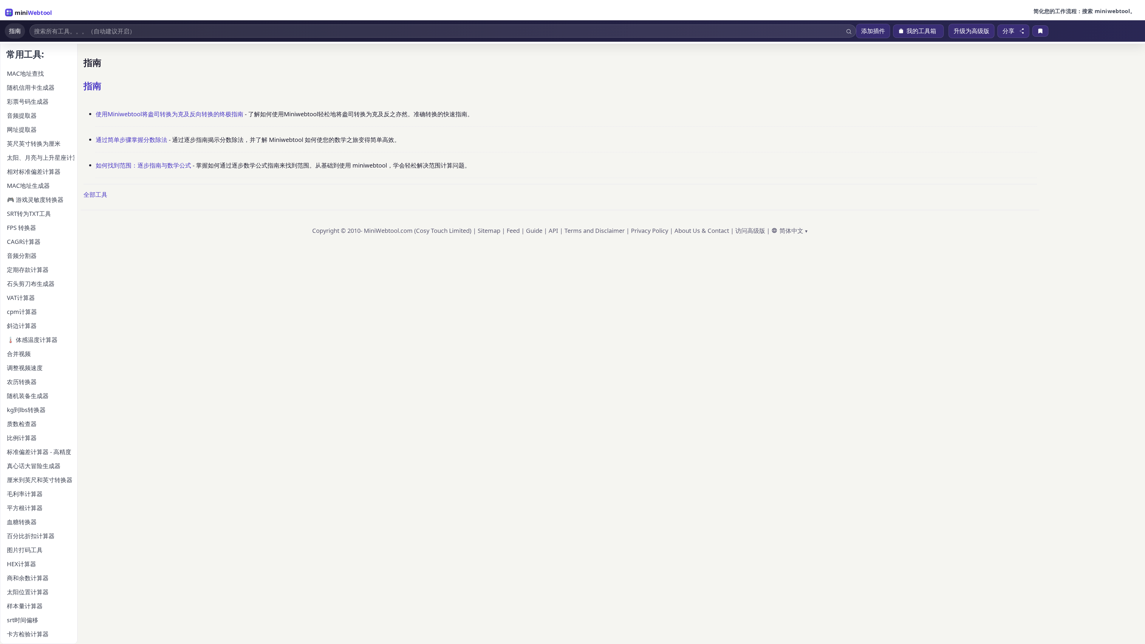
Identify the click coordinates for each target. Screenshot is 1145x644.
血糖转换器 (22, 522)
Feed (513, 231)
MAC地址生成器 (28, 186)
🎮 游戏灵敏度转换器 (35, 200)
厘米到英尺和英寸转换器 (39, 480)
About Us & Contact (701, 231)
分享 (1008, 31)
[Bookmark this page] (1040, 31)
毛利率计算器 (25, 494)
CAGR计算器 (24, 242)
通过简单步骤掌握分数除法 (131, 140)
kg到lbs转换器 (26, 410)
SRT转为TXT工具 (29, 214)
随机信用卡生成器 (31, 87)
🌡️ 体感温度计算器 (32, 340)
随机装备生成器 (28, 396)
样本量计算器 (25, 606)
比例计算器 (22, 438)
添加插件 (873, 31)
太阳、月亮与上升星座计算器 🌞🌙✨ (40, 158)
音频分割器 (22, 256)
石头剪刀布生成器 (31, 284)
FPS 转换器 (21, 228)
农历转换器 (22, 382)
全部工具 (95, 195)
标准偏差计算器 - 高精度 (39, 452)
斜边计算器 (22, 326)
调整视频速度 (25, 368)
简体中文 (791, 231)
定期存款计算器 (28, 270)
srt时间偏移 (22, 620)
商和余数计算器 (28, 578)
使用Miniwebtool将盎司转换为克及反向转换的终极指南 (169, 114)
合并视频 (19, 354)
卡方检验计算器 (28, 634)
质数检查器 (22, 424)
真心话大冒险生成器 (34, 466)
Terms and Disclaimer (594, 231)
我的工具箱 (921, 31)
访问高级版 (750, 231)
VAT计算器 (21, 298)
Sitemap (489, 231)
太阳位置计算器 (28, 592)
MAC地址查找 (25, 73)
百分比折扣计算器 (31, 536)
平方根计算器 (25, 508)
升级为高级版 (971, 31)
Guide (534, 231)
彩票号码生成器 (28, 101)
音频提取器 (22, 116)
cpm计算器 (22, 312)
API (553, 231)
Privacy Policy (649, 231)
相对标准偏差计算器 (34, 172)
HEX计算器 (21, 564)
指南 (15, 31)
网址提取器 (22, 130)
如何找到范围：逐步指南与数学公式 (143, 165)
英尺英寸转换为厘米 (34, 144)
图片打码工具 (25, 550)
